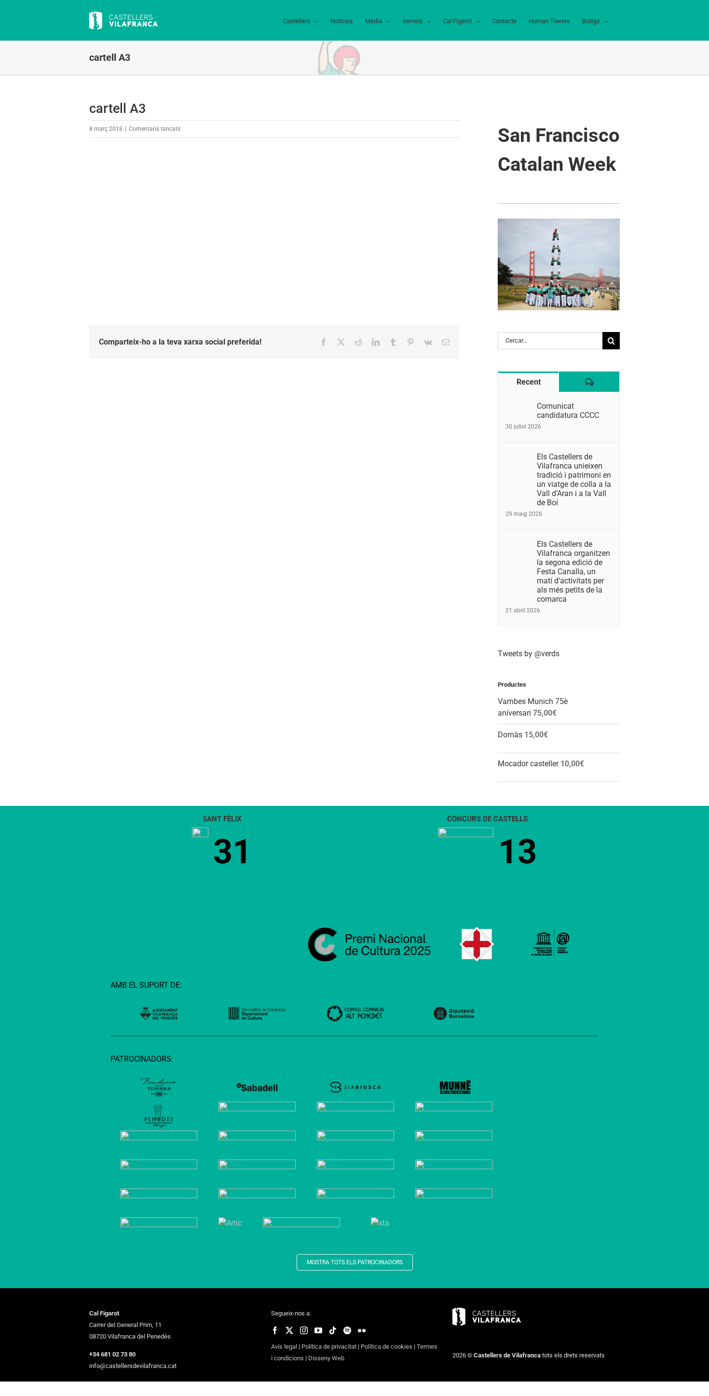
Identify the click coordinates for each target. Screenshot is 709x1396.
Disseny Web (326, 1358)
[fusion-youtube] (318, 1330)
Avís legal (284, 1346)
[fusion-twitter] (289, 1330)
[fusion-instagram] (304, 1330)
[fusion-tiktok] (333, 1330)
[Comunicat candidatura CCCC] (518, 407)
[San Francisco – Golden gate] (559, 222)
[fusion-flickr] (362, 1330)
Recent (529, 382)
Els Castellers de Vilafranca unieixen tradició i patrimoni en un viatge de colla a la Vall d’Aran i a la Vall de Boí (574, 479)
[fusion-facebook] (275, 1330)
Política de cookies (386, 1346)
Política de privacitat (328, 1346)
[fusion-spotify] (347, 1330)
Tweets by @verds (528, 653)
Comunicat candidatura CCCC (568, 410)
